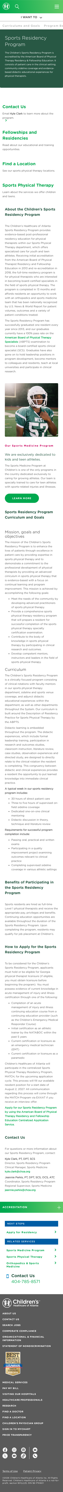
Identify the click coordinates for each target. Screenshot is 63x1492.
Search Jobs (11, 1325)
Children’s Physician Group (22, 1423)
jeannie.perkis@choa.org (20, 1190)
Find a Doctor (12, 1411)
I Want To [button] (29, 17)
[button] (57, 5)
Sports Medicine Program (25, 1250)
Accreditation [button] (14, 1207)
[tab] (31, 1207)
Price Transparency (17, 1434)
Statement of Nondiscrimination (26, 1346)
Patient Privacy (32, 1471)
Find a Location (14, 1417)
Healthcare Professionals (22, 1399)
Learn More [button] (22, 498)
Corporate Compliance (19, 1331)
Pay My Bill (10, 1388)
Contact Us (10, 1319)
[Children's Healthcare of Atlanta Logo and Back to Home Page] (6, 4)
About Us (9, 1313)
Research (9, 1405)
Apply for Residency (21, 1232)
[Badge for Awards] (12, 1364)
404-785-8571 (25, 1281)
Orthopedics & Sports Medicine (22, 1265)
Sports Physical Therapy (24, 1256)
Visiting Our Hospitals (19, 1394)
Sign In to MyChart (16, 1429)
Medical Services (15, 1382)
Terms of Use (10, 1471)
